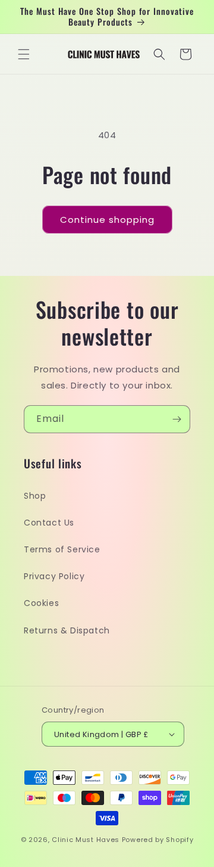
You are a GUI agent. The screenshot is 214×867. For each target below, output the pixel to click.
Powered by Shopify (158, 839)
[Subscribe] (176, 419)
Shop (35, 496)
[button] (24, 54)
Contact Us (49, 523)
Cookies (41, 603)
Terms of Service (62, 549)
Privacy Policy (54, 576)
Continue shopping (107, 219)
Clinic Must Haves (85, 839)
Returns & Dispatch (67, 630)
